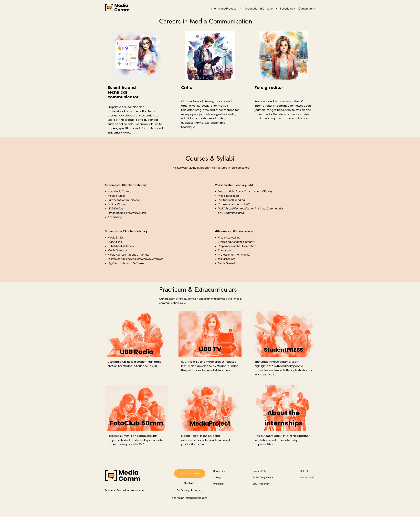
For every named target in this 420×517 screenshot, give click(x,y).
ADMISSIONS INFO (189, 473)
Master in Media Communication (125, 490)
